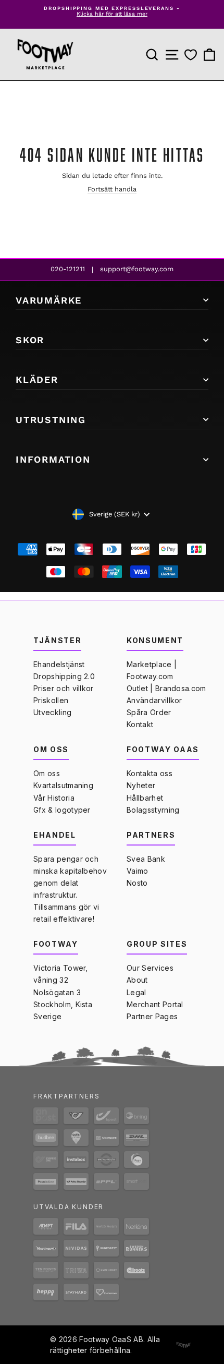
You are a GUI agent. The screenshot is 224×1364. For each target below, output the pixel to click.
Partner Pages (152, 1016)
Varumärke (49, 300)
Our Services (150, 967)
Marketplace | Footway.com (152, 670)
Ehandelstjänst (58, 664)
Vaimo (137, 870)
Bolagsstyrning (153, 809)
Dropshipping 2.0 (64, 676)
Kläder (37, 379)
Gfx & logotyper (62, 809)
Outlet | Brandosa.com (166, 688)
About (137, 979)
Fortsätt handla (112, 189)
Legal (136, 992)
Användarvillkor (154, 700)
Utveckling (52, 712)
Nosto (137, 882)
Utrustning (51, 419)
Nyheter (141, 785)
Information (53, 459)
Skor (30, 339)
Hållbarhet (145, 797)
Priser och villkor (63, 688)
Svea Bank (146, 858)
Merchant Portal (155, 1004)
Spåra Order (149, 712)
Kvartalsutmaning (63, 785)
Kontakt (140, 724)
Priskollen (50, 700)
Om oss (46, 773)
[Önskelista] (190, 55)
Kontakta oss (149, 773)
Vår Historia (53, 797)
